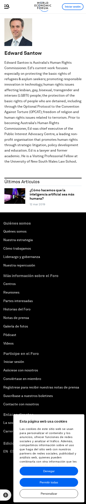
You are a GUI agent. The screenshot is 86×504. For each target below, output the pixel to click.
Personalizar (49, 493)
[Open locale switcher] (5, 495)
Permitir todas (49, 482)
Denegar (49, 471)
